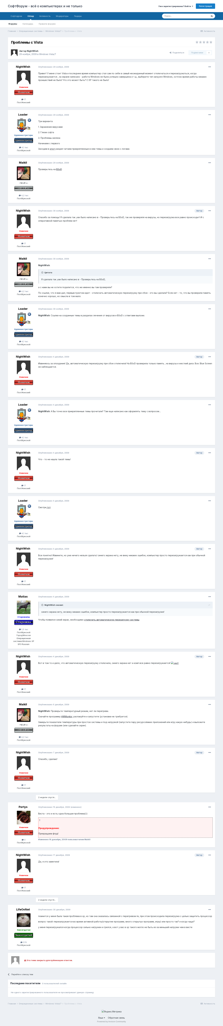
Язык (101, 1017)
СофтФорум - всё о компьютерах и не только (45, 6)
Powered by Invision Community (111, 1021)
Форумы (12, 24)
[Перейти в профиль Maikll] (23, 173)
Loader (23, 114)
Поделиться (177, 52)
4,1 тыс (24, 147)
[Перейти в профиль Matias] (23, 607)
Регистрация (205, 6)
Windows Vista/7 (47, 54)
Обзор (30, 16)
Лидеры (78, 16)
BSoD (59, 169)
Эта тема (200, 16)
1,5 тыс (24, 629)
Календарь (28, 24)
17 (24, 99)
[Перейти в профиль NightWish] (14, 52)
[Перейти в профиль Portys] (23, 817)
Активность (45, 16)
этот (52, 149)
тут (48, 507)
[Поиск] (211, 16)
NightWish (32, 51)
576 (24, 942)
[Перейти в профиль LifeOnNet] (23, 920)
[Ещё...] (210, 67)
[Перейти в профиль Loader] (23, 125)
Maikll (23, 162)
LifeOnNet (23, 909)
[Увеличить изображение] (175, 663)
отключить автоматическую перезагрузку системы (111, 619)
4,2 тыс (25, 195)
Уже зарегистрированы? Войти (175, 6)
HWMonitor (66, 716)
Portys (23, 807)
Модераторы (62, 16)
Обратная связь (116, 1017)
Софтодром (16, 16)
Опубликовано (53, 67)
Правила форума (47, 24)
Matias (23, 596)
